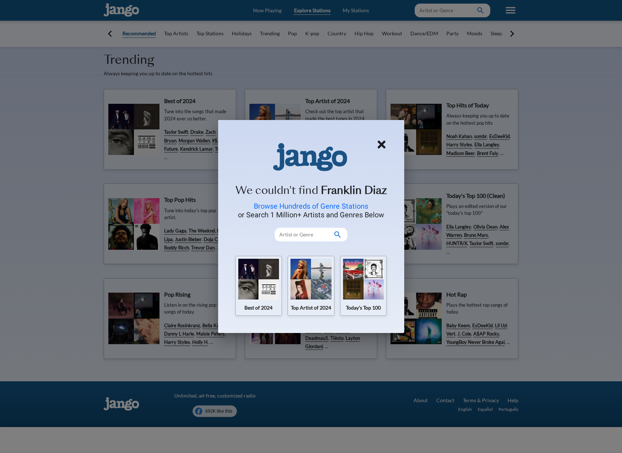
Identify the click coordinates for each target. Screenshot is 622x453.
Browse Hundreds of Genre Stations (311, 206)
